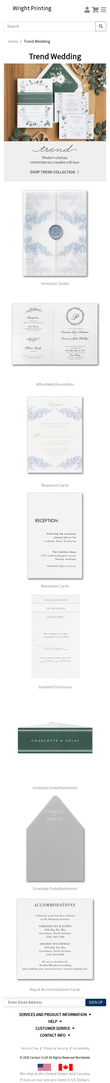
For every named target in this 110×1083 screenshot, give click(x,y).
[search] (100, 26)
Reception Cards (55, 586)
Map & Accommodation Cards (55, 989)
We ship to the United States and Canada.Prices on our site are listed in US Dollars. (55, 1076)
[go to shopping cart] (95, 9)
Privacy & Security (55, 1048)
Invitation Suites (55, 283)
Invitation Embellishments (55, 787)
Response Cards (55, 485)
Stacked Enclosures (55, 687)
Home (13, 41)
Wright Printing (32, 8)
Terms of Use (29, 1048)
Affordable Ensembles (55, 384)
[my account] (87, 9)
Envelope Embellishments (55, 888)
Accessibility (81, 1048)
